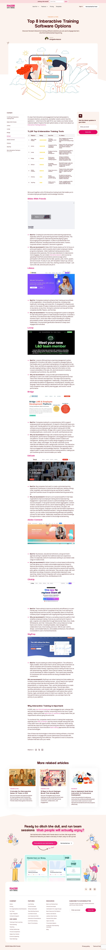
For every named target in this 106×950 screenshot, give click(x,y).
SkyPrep (31, 634)
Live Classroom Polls (33, 916)
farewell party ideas (51, 918)
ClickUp (31, 579)
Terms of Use (97, 946)
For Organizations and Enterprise (18, 909)
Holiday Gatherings (14, 929)
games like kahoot (51, 913)
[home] (11, 6)
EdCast (31, 455)
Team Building (13, 924)
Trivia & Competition (15, 931)
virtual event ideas (51, 906)
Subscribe (88, 132)
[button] (36, 6)
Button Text (66, 2)
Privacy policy (86, 946)
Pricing (52, 6)
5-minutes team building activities (52, 926)
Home (11, 904)
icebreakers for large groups (53, 909)
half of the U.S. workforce (52, 713)
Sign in (81, 6)
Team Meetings (13, 939)
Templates (58, 6)
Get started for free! (91, 6)
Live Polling (31, 904)
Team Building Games (33, 911)
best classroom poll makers (53, 911)
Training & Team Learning (16, 922)
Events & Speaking (14, 936)
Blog (47, 929)
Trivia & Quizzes (32, 906)
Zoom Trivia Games (33, 923)
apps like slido (50, 920)
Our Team (12, 911)
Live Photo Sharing (32, 920)
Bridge (31, 391)
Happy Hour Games (14, 934)
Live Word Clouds (32, 913)
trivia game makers (51, 923)
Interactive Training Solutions (37, 125)
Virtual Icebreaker (32, 909)
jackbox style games (51, 916)
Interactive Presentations (34, 918)
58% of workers (42, 721)
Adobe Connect (35, 519)
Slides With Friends (37, 198)
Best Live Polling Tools (52, 904)
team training (54, 727)
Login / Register (14, 913)
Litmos (31, 268)
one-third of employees (42, 709)
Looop (31, 327)
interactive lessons (55, 255)
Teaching (12, 927)
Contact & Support (14, 916)
